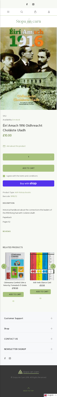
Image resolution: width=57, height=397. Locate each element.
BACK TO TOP (28, 391)
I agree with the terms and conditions (22, 176)
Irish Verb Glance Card (42, 282)
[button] (50, 395)
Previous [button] (4, 266)
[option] (28, 68)
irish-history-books (23, 192)
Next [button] (53, 266)
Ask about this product (16, 146)
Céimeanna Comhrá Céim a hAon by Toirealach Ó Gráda (15, 284)
